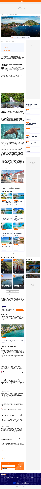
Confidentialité (16, 477)
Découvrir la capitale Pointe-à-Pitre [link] (18, 270)
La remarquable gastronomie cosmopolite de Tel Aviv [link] (31, 124)
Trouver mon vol (19, 310)
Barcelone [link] (29, 271)
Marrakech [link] (29, 262)
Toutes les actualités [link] (33, 154)
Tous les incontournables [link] (12, 291)
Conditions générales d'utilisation (25, 477)
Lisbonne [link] (28, 275)
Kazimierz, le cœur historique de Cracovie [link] (31, 137)
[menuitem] (2, 3)
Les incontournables (6, 45)
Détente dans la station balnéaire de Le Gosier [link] (6, 286)
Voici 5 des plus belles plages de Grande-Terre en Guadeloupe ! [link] (19, 231)
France (4, 14)
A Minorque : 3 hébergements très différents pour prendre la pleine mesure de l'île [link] (32, 118)
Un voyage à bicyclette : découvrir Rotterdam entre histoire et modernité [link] (32, 150)
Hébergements (8, 468)
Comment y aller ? (5, 47)
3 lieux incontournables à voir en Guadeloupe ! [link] (6, 217)
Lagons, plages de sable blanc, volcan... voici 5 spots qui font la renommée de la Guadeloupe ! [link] (7, 247)
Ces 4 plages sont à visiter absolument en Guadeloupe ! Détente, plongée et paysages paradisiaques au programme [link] (18, 218)
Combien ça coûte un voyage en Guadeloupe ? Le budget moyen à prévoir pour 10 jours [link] (18, 246)
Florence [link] (28, 267)
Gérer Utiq (11, 477)
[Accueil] (20, 1)
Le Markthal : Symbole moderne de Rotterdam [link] (31, 130)
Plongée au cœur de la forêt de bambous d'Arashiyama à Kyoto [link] (32, 143)
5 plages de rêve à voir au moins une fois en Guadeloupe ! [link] (6, 232)
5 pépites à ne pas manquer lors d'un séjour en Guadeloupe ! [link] (7, 202)
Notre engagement (6, 477)
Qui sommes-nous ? (33, 477)
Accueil (2, 14)
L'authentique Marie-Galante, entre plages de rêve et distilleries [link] (19, 286)
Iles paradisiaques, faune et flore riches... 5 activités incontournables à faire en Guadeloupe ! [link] (18, 203)
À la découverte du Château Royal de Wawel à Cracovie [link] (32, 111)
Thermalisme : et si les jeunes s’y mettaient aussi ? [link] (31, 105)
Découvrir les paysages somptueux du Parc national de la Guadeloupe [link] (6, 271)
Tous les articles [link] (13, 253)
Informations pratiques (6, 50)
